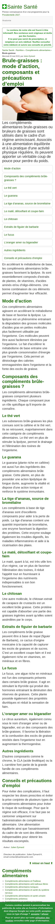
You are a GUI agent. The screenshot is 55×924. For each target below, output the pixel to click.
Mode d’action (12, 168)
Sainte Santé (22, 7)
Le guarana (10, 195)
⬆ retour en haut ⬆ (41, 863)
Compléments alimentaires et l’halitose (23, 881)
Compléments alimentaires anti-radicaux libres (26, 884)
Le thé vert (10, 187)
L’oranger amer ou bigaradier (21, 242)
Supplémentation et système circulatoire (23, 901)
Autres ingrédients (14, 250)
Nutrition (20, 50)
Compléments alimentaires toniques (21, 887)
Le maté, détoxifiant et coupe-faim (24, 211)
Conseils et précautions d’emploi (23, 258)
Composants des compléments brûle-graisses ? (26, 178)
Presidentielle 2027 (11, 15)
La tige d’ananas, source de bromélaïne (27, 203)
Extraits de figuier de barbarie (21, 226)
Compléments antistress (16, 899)
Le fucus (9, 234)
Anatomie (6, 20)
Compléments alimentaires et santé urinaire (25, 896)
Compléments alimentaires (38, 50)
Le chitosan (11, 219)
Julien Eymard (29, 56)
